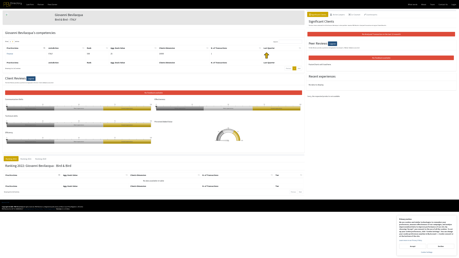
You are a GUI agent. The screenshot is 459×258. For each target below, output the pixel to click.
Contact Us (443, 4)
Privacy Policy (39, 209)
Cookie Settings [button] (426, 252)
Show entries (12, 41)
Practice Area (12, 48)
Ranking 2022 (11, 159)
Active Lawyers (338, 14)
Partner (41, 4)
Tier (277, 175)
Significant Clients (318, 14)
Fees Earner (52, 4)
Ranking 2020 (40, 159)
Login (453, 4)
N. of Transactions (219, 48)
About (423, 4)
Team (432, 4)
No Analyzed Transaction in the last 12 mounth (381, 34)
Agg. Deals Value (118, 48)
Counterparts (371, 14)
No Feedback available (154, 92)
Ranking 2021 (25, 159)
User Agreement (29, 209)
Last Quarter (269, 48)
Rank (89, 48)
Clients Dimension (167, 48)
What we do (412, 4)
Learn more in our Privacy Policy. (410, 240)
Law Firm (30, 4)
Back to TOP (5, 202)
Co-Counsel (355, 14)
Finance (10, 53)
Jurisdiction (53, 48)
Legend (31, 78)
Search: (275, 42)
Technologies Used (49, 209)
